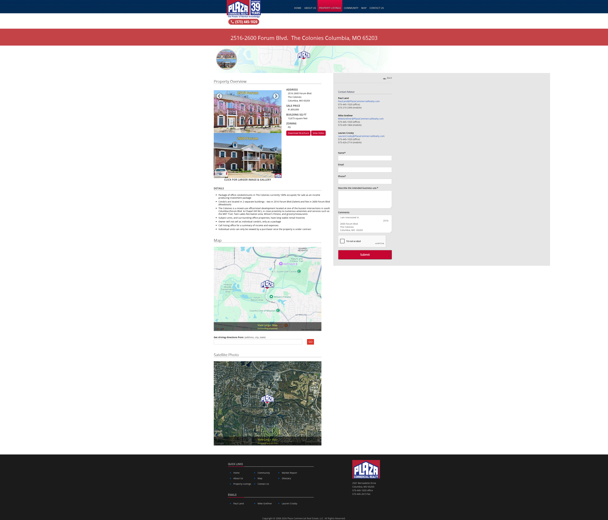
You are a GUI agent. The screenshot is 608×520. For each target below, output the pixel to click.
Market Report (289, 472)
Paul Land (238, 503)
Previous (219, 95)
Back (389, 77)
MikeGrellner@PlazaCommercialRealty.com (361, 118)
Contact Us (377, 7)
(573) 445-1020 (243, 21)
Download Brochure (298, 133)
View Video (318, 133)
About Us (310, 7)
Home (297, 7)
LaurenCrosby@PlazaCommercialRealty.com (361, 136)
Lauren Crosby (289, 503)
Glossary (286, 478)
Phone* (342, 176)
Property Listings (330, 7)
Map (364, 7)
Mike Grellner (265, 503)
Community (351, 7)
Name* (342, 152)
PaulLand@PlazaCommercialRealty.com (359, 101)
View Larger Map (268, 326)
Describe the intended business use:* (358, 187)
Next (276, 95)
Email (341, 164)
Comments (343, 212)
